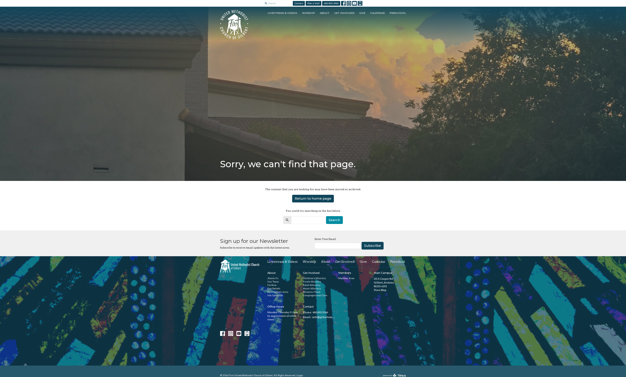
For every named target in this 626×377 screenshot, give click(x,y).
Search (334, 220)
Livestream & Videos (282, 13)
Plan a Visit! (313, 3)
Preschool (398, 13)
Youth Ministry (312, 281)
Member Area (346, 278)
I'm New (272, 285)
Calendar (377, 13)
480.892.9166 (331, 3)
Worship (308, 13)
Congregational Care (315, 295)
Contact (298, 3)
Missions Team (311, 292)
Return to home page (313, 198)
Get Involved (311, 272)
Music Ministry (312, 288)
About (324, 13)
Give (362, 13)
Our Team (273, 281)
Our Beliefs (273, 288)
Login (300, 375)
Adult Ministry (311, 285)
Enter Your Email (325, 239)
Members (344, 272)
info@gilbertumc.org (323, 317)
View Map (380, 290)
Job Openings (275, 295)
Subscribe (372, 246)
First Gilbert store (277, 292)
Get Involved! (344, 13)
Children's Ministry (314, 278)
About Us (272, 278)
